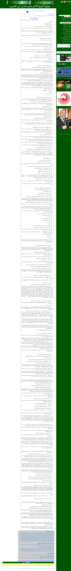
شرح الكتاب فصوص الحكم (30, 549)
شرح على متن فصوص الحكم (27, 548)
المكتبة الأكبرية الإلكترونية (66, 22)
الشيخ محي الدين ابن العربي (66, 17)
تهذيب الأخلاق (26, 557)
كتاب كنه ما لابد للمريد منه (44, 534)
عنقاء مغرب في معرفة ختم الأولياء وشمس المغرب (32, 533)
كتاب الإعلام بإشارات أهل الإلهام (46, 541)
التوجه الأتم (50, 558)
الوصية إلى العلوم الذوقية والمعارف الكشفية (32, 535)
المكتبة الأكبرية (51, 14)
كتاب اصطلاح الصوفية (25, 534)
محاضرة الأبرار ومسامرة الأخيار (38, 537)
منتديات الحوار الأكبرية (67, 39)
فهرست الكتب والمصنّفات (66, 19)
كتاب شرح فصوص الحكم (49, 549)
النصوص (51, 557)
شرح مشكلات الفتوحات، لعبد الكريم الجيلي (25, 544)
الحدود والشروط (43, 568)
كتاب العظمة (33, 538)
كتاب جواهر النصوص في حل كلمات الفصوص (39, 549)
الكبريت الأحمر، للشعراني (43, 544)
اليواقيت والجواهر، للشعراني (50, 544)
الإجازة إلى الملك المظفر (46, 537)
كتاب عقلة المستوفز (31, 534)
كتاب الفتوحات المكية (67, 27)
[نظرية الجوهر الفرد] (64, 99)
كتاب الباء (30, 538)
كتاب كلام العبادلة (23, 533)
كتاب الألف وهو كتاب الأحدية (39, 538)
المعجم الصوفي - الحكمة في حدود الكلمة (39, 545)
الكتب (53, 557)
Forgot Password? (62, 49)
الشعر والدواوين (68, 31)
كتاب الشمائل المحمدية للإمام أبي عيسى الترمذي (48, 554)
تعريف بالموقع (52, 568)
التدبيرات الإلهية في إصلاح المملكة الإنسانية (44, 533)
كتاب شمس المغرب (67, 36)
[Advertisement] (64, 8)
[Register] (66, 49)
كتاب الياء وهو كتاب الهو (25, 538)
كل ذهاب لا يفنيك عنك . (64, 52)
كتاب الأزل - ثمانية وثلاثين (30, 536)
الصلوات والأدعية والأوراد (66, 32)
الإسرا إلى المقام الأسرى (38, 534)
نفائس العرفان (22, 557)
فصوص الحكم (45, 536)
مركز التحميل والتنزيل (67, 24)
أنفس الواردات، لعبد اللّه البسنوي (35, 544)
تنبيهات (34, 557)
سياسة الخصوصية (48, 568)
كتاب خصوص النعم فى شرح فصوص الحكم (43, 550)
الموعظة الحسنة (46, 558)
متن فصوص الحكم (51, 548)
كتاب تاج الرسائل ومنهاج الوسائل (42, 535)
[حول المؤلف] (64, 119)
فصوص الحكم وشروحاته (66, 29)
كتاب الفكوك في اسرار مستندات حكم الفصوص (37, 548)
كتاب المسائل (52, 541)
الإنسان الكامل (31, 557)
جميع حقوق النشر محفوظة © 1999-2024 (32, 568)
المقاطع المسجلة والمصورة (66, 37)
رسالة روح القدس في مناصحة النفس (38, 536)
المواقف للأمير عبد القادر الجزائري (49, 545)
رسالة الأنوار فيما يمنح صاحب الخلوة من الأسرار (28, 537)
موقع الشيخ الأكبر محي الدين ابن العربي (30, 6)
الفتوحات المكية (50, 536)
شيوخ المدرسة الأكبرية (67, 26)
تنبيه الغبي (36, 557)
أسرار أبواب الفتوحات (23, 536)
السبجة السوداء (40, 557)
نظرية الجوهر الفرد (67, 34)
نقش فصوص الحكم (46, 548)
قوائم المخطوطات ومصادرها (66, 21)
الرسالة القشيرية (39, 554)
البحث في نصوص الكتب (67, 16)
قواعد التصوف (34, 554)
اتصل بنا (39, 568)
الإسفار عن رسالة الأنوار (46, 557)
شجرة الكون (41, 558)
